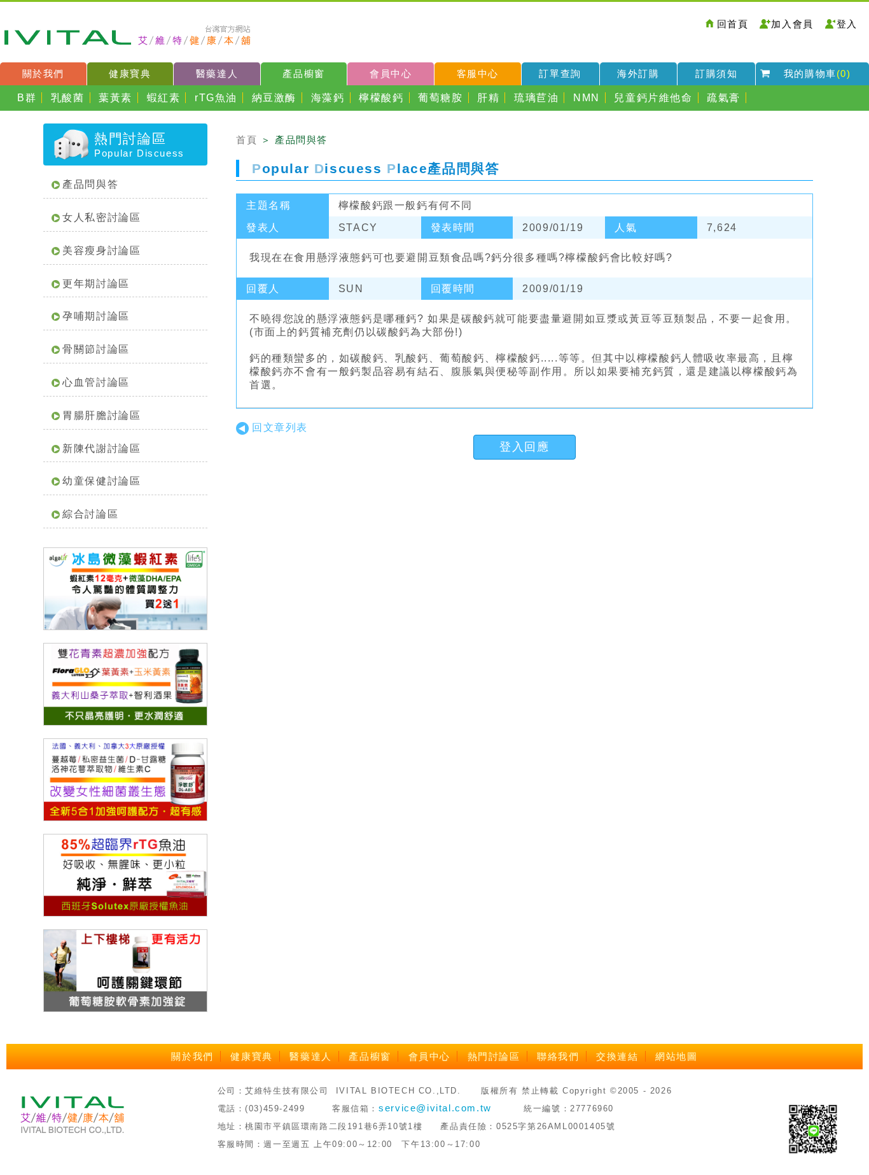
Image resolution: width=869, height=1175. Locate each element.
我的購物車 (817, 73)
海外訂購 (638, 73)
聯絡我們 (558, 1056)
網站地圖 (676, 1056)
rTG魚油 (216, 97)
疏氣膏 (723, 97)
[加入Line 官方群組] (813, 1128)
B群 (26, 97)
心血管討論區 (96, 382)
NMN (586, 97)
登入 (847, 23)
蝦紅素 (164, 97)
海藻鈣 (328, 97)
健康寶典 (130, 73)
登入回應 (524, 446)
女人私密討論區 (101, 217)
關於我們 (43, 73)
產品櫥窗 (303, 73)
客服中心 (478, 73)
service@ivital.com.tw (435, 1107)
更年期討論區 (96, 283)
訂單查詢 (560, 73)
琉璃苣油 (536, 97)
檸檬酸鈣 (381, 97)
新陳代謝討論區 (101, 448)
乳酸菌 (68, 97)
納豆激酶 (274, 97)
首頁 (246, 139)
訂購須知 (716, 73)
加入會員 (792, 23)
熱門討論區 (494, 1056)
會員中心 (391, 73)
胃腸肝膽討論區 (101, 415)
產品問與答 (90, 184)
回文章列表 (280, 427)
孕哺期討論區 (96, 316)
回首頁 (733, 23)
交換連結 (617, 1056)
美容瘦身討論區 (101, 250)
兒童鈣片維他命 (653, 97)
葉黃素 (115, 97)
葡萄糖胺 (440, 97)
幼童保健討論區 (101, 480)
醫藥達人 (217, 73)
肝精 (488, 97)
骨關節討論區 (96, 349)
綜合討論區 (90, 514)
